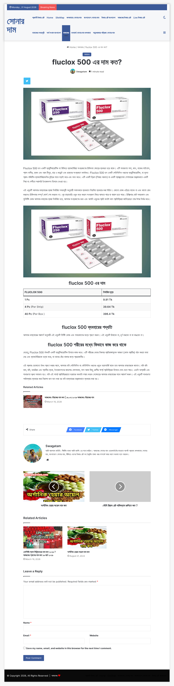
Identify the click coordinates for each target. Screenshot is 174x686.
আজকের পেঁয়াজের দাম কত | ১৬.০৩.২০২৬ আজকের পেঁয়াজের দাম (69, 397)
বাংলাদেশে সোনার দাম (91, 17)
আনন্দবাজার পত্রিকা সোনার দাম (104, 32)
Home (50, 17)
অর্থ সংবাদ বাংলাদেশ (54, 32)
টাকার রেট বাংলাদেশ (108, 17)
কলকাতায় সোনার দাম (74, 17)
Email (27, 635)
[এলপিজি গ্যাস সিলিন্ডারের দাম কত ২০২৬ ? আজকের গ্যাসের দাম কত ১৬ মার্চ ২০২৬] (42, 537)
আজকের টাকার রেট (124, 17)
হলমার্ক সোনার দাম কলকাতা (81, 32)
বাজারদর (66, 32)
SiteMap (60, 17)
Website (94, 635)
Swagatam (81, 71)
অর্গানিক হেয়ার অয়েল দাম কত (78, 551)
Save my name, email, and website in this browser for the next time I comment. (69, 648)
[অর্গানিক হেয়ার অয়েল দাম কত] (87, 537)
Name (27, 622)
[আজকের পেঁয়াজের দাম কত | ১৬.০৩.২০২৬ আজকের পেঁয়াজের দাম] (32, 401)
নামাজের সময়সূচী (38, 32)
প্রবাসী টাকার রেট (38, 17)
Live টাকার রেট (139, 17)
